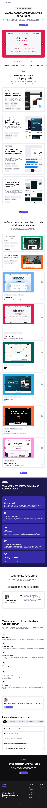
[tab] (5, 721)
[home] (9, 2)
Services (31, 789)
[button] (42, 2)
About (30, 794)
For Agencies (31, 792)
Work (30, 787)
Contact (30, 797)
